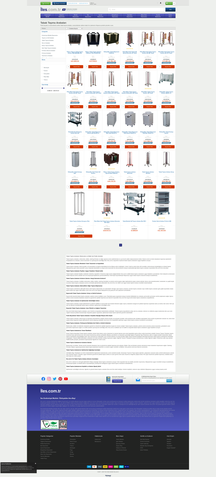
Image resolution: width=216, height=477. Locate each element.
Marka (43, 60)
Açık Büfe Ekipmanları (130, 16)
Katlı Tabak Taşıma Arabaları (49, 48)
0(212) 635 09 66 (72, 3)
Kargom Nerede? (171, 448)
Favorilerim (169, 445)
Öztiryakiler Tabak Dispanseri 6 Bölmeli (111, 52)
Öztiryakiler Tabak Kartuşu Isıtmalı (166, 132)
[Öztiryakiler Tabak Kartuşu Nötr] (75, 159)
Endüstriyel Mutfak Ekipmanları (50, 35)
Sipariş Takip (119, 445)
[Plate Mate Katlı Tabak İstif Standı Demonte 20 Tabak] (130, 39)
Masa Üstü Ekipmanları (144, 16)
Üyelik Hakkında (144, 443)
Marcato (72, 454)
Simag (71, 452)
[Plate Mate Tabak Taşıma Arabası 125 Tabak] (148, 79)
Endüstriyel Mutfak (47, 16)
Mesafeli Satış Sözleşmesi (146, 445)
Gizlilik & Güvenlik (144, 441)
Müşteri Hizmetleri (60, 3)
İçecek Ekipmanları (100, 16)
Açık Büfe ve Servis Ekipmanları (48, 452)
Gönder (169, 381)
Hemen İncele (117, 381)
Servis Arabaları (46, 43)
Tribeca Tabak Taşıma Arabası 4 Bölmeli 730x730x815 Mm (93, 52)
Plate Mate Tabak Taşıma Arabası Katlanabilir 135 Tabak (93, 92)
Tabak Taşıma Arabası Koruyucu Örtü (79, 221)
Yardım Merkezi (120, 439)
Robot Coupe (73, 441)
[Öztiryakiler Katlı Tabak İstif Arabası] (93, 159)
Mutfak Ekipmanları (76, 16)
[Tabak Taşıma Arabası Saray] (166, 159)
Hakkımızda (98, 439)
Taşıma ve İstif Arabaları (48, 38)
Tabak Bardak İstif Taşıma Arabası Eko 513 (75, 132)
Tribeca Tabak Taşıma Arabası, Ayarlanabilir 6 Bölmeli (111, 172)
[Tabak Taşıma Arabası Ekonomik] (130, 159)
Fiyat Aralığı (45, 84)
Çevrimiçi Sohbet (120, 443)
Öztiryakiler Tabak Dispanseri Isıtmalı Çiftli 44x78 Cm (93, 132)
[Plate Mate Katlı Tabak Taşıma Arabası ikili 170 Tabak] (166, 39)
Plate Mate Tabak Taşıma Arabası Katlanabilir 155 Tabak (130, 92)
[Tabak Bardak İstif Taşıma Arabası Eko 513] (75, 119)
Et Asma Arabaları (46, 53)
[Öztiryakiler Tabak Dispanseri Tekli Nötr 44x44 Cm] (148, 119)
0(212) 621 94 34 (83, 3)
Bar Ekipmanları (88, 16)
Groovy (72, 456)
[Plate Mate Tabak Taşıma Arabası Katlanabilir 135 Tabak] (93, 79)
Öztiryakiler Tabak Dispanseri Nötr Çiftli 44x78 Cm (111, 132)
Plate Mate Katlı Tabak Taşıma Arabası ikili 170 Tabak (166, 52)
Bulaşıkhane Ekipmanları (115, 16)
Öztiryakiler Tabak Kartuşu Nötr (75, 172)
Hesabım (169, 443)
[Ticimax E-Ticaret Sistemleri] (108, 476)
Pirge (71, 450)
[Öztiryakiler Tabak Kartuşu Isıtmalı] (166, 119)
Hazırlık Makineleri (158, 16)
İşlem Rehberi (119, 441)
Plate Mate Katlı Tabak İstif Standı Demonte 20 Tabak (130, 52)
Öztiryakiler (47, 74)
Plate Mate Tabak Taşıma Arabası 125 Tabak (148, 92)
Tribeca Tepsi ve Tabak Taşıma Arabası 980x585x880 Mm (75, 52)
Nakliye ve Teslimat (121, 448)
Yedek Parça (170, 16)
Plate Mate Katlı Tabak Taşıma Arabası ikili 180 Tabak (148, 52)
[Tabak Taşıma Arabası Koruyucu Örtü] (79, 204)
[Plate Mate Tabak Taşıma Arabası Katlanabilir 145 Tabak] (111, 79)
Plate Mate (46, 77)
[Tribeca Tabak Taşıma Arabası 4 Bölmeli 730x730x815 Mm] (93, 39)
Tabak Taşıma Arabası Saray (166, 172)
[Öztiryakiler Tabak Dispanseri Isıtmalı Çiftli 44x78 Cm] (93, 119)
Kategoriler (45, 31)
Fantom (46, 70)
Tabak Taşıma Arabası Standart (148, 172)
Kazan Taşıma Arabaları (48, 45)
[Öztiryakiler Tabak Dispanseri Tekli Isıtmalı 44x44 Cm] (130, 119)
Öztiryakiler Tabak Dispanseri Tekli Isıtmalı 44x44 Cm (130, 132)
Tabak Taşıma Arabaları (48, 40)
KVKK (141, 448)
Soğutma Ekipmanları (62, 16)
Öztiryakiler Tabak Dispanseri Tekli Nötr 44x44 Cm (148, 132)
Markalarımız (98, 441)
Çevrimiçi (46, 3)
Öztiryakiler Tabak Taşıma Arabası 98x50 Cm (166, 92)
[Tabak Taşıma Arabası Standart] (148, 159)
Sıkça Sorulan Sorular (121, 450)
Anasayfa (169, 439)
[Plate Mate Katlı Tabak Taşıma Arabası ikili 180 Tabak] (148, 39)
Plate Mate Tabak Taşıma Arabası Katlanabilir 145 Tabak (111, 92)
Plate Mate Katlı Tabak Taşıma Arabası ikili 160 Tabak (75, 92)
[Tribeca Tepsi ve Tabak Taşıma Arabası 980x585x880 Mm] (75, 39)
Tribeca (46, 80)
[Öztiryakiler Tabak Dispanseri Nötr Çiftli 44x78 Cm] (111, 119)
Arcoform (72, 443)
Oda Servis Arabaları (47, 55)
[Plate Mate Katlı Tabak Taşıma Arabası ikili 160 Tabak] (75, 79)
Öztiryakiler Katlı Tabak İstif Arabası (93, 172)
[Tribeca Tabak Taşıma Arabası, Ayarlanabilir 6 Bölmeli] (111, 159)
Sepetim (169, 441)
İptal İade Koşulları (144, 439)
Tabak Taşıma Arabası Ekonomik (130, 172)
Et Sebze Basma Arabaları (48, 50)
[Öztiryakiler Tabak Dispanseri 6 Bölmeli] (111, 39)
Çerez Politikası (144, 450)
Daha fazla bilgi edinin (71, 10)
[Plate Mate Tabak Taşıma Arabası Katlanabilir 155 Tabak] (130, 79)
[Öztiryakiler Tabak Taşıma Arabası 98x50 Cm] (166, 79)
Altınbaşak (46, 67)
